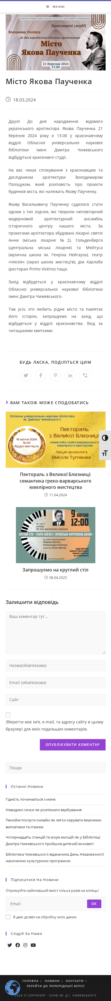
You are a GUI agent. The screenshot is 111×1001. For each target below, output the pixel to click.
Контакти (75, 981)
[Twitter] (9, 945)
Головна (30, 981)
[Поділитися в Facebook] (40, 375)
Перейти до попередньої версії (56, 986)
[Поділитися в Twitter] (26, 375)
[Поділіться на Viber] (85, 375)
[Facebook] (17, 945)
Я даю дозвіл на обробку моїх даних (45, 916)
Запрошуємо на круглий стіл (55, 570)
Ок (94, 903)
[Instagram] (25, 945)
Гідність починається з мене (31, 799)
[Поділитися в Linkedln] (70, 375)
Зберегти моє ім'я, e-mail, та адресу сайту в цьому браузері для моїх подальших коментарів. (54, 725)
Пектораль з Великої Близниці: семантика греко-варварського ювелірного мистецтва (55, 480)
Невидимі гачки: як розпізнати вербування (44, 809)
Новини (52, 981)
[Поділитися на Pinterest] (55, 375)
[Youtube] (33, 945)
